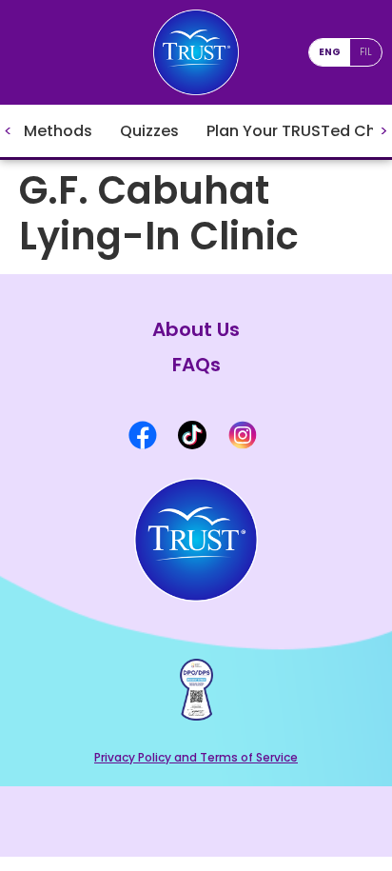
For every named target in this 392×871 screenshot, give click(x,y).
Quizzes (149, 131)
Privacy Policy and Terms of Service (196, 757)
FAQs (196, 365)
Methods (58, 131)
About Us (196, 330)
